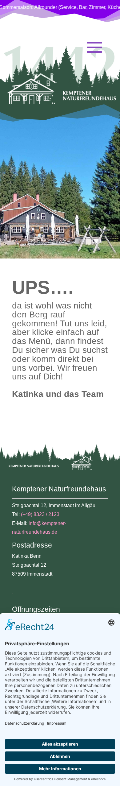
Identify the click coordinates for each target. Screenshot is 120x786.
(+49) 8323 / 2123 (40, 514)
